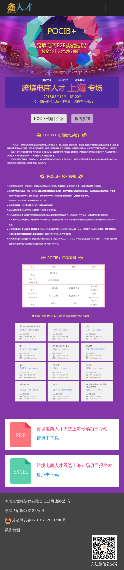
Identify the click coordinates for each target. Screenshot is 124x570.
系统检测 (12, 530)
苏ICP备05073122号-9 (24, 510)
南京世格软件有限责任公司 (31, 501)
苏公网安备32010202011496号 (39, 520)
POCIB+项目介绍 (48, 118)
